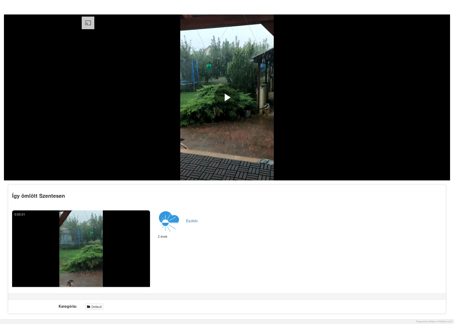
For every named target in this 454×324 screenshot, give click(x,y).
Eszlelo (192, 220)
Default (96, 306)
